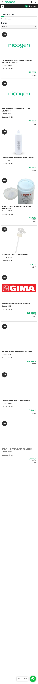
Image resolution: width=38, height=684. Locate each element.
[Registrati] (35, 2)
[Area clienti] (32, 2)
